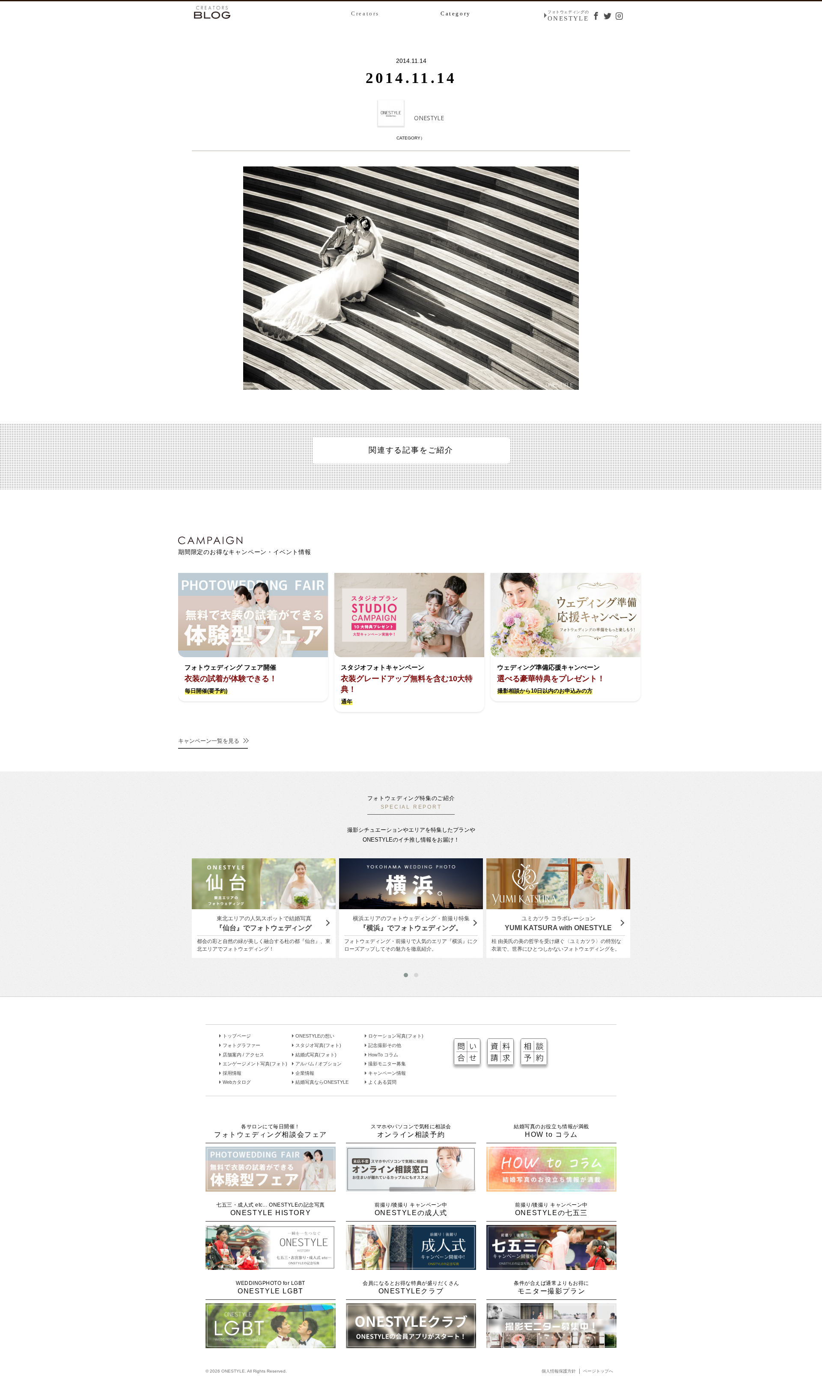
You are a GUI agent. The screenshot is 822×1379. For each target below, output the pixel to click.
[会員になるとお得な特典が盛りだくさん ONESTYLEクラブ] (411, 1344)
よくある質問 (382, 1082)
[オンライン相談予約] (411, 1188)
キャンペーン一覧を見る (208, 741)
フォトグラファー (241, 1045)
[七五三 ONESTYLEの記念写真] (551, 1266)
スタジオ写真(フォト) (318, 1045)
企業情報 (304, 1073)
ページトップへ (598, 1371)
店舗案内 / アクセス (243, 1054)
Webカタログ (237, 1082)
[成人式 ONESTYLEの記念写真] (411, 1266)
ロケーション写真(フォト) (395, 1035)
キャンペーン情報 (387, 1073)
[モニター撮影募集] (551, 1344)
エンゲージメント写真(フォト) (255, 1063)
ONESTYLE (429, 118)
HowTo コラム (383, 1054)
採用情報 (232, 1073)
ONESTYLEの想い (314, 1035)
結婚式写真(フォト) (316, 1054)
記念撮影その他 (384, 1045)
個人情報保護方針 (559, 1371)
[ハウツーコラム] (551, 1188)
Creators (365, 13)
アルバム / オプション (318, 1063)
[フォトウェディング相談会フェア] (271, 1188)
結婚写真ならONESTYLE (321, 1082)
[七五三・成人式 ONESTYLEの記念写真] (271, 1266)
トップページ (237, 1035)
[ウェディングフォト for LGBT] (271, 1344)
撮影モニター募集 (387, 1063)
